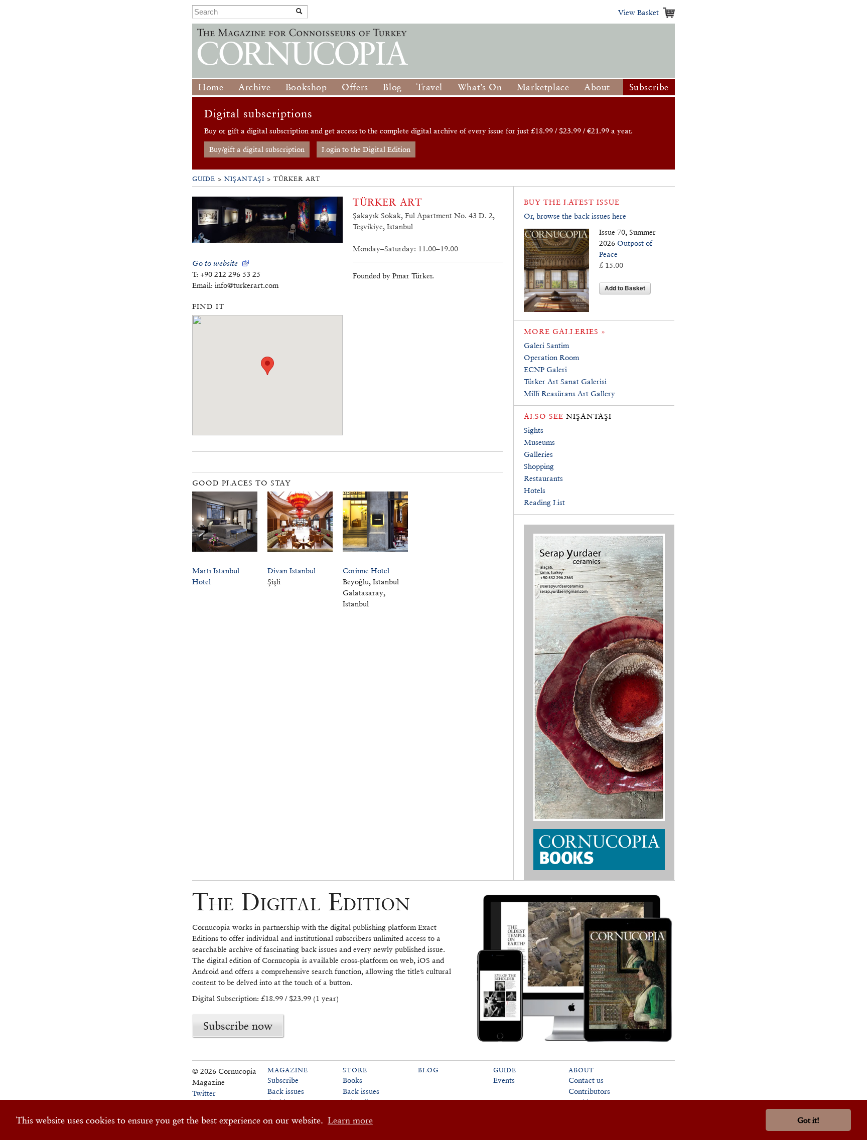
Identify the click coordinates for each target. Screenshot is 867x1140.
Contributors (589, 1091)
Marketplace (543, 87)
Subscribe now (237, 1025)
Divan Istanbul (291, 570)
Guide (203, 179)
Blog (392, 87)
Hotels (534, 490)
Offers (355, 87)
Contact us (586, 1080)
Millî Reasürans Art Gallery (569, 393)
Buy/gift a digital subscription (257, 149)
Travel (429, 87)
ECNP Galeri (545, 369)
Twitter (204, 1093)
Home (210, 87)
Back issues (285, 1091)
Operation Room (551, 357)
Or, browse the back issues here (575, 216)
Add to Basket (625, 287)
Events (504, 1080)
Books (352, 1080)
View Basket (638, 12)
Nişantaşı (244, 179)
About (597, 87)
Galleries (538, 454)
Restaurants (543, 478)
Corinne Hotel (366, 570)
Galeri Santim (546, 345)
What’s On (480, 87)
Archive (254, 87)
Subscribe (649, 87)
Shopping (539, 466)
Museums (539, 442)
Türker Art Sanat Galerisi (565, 381)
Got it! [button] (808, 1120)
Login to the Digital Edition (366, 149)
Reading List (544, 502)
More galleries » (565, 331)
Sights (533, 430)
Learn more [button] (350, 1120)
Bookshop (306, 87)
